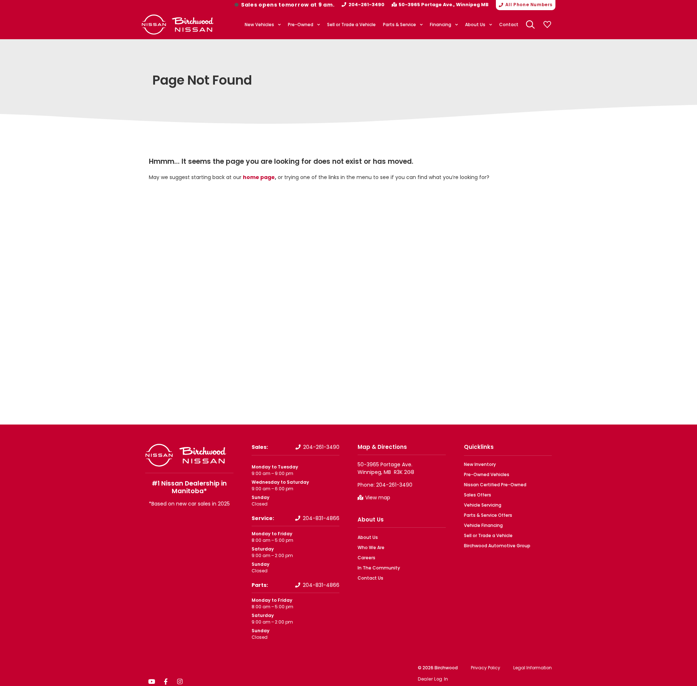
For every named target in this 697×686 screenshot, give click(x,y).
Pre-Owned (300, 24)
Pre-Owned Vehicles (486, 474)
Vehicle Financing (483, 525)
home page (259, 177)
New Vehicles (259, 24)
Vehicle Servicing (482, 505)
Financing (440, 24)
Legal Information (532, 668)
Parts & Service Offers (488, 515)
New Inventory (480, 464)
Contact (508, 24)
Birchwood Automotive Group (497, 546)
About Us (475, 24)
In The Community (379, 568)
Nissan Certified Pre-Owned (495, 485)
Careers (366, 558)
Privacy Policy (485, 668)
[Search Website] (530, 24)
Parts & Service (399, 24)
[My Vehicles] (547, 24)
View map (377, 497)
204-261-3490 (366, 4)
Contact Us (370, 578)
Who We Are (371, 547)
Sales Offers (477, 495)
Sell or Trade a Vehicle (351, 24)
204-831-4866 (321, 518)
